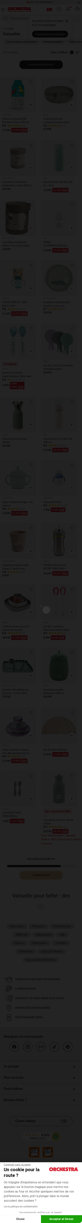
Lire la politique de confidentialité (20, 1206)
